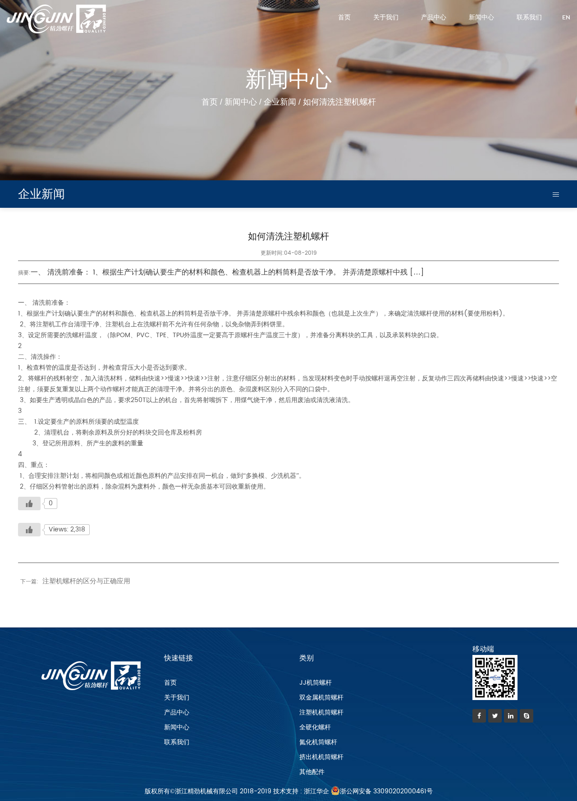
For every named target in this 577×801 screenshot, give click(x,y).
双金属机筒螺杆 (321, 697)
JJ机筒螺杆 (315, 682)
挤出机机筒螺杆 (321, 757)
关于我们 (385, 17)
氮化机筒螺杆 (318, 742)
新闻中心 (481, 17)
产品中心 (433, 17)
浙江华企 (316, 791)
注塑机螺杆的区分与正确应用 (86, 581)
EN (566, 17)
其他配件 (312, 772)
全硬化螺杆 (315, 727)
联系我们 (529, 17)
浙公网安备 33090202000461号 (386, 791)
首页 (344, 17)
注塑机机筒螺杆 (321, 712)
